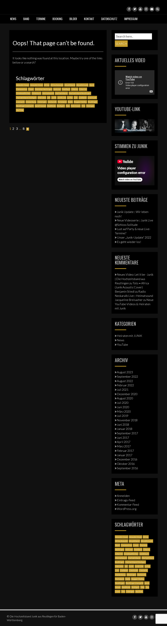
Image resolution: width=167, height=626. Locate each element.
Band (26, 19)
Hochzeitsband (61, 93)
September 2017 (127, 433)
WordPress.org (127, 509)
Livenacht (20, 102)
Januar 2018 (124, 429)
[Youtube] (140, 9)
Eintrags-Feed (126, 500)
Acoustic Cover (22, 85)
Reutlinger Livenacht (25, 106)
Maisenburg (31, 102)
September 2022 (127, 376)
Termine (41, 19)
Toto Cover (75, 106)
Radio (70, 102)
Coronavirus (21, 89)
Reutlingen (92, 102)
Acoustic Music (36, 85)
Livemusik (92, 97)
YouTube (19, 110)
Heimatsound (48, 93)
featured (57, 89)
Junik (54, 97)
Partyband (62, 102)
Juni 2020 (123, 407)
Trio (83, 106)
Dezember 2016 (127, 459)
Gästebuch (36, 93)
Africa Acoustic (57, 85)
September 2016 (127, 468)
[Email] (151, 9)
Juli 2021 (122, 389)
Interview (42, 97)
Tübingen (90, 106)
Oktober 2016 (126, 463)
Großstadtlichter (23, 93)
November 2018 (127, 420)
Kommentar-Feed (128, 504)
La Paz (70, 97)
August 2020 (125, 398)
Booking (57, 19)
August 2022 (125, 381)
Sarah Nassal (40, 106)
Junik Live (62, 97)
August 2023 (125, 372)
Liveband (82, 97)
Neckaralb (52, 102)
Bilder (73, 19)
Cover (31, 89)
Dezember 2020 (127, 394)
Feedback (66, 89)
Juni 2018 (123, 424)
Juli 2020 (122, 402)
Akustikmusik (82, 85)
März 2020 (124, 411)
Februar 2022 (125, 385)
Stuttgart (61, 106)
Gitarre (74, 89)
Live (75, 97)
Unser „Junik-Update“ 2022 (134, 237)
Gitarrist (83, 89)
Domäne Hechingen (43, 89)
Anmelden (123, 496)
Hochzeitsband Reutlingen (80, 93)
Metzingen (42, 102)
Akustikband (70, 85)
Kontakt (89, 19)
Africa (46, 85)
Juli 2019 (122, 415)
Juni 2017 (123, 437)
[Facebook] (129, 9)
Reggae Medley (80, 102)
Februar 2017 (125, 450)
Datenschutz (109, 19)
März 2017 (124, 446)
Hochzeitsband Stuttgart (26, 97)
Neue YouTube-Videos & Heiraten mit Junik (134, 304)
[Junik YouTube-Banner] (134, 125)
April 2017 (123, 442)
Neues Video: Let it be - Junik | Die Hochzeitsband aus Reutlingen (134, 279)
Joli (48, 97)
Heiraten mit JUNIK (129, 335)
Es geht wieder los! (129, 242)
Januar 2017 (124, 455)
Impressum (130, 19)
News (13, 19)
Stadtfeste (51, 106)
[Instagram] (146, 9)
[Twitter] (134, 9)
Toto (68, 106)
